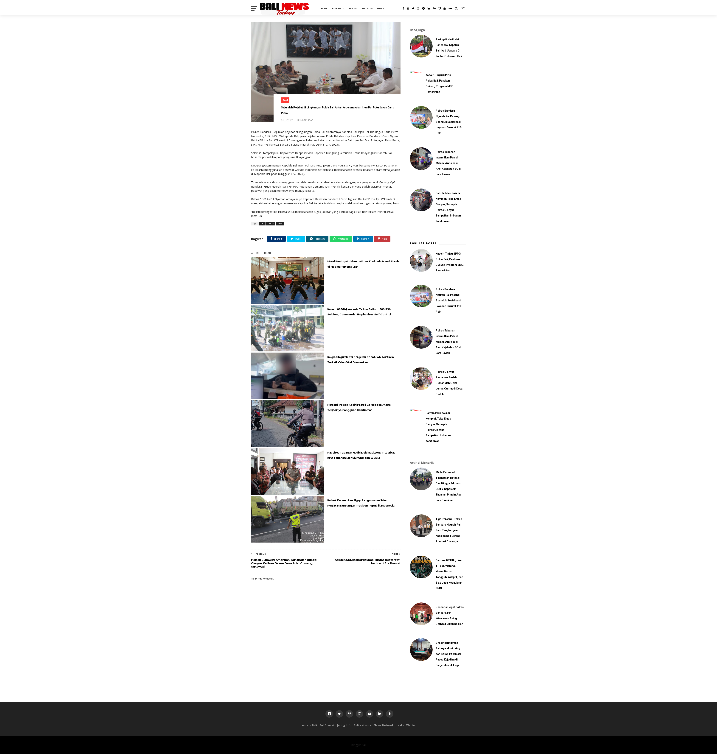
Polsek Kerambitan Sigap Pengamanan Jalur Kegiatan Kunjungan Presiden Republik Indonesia (361, 503)
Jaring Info (344, 725)
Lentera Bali (309, 725)
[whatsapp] (418, 8)
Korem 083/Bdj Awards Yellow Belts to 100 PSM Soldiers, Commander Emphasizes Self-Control (359, 312)
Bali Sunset (326, 725)
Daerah (271, 223)
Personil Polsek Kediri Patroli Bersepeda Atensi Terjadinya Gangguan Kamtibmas (359, 407)
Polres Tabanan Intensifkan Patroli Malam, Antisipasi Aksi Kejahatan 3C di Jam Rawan (448, 163)
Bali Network (362, 725)
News (380, 8)
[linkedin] (429, 8)
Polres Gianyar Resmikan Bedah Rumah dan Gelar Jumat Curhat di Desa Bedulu (449, 383)
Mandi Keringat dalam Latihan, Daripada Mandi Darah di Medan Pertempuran (363, 264)
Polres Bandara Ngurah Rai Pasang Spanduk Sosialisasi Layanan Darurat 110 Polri (448, 122)
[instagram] (408, 8)
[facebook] (403, 8)
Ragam (336, 8)
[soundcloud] (450, 8)
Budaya (366, 8)
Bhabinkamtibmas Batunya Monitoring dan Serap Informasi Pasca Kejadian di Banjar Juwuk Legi (448, 654)
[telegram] (423, 8)
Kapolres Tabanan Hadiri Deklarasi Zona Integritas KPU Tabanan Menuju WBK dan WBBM (361, 455)
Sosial (353, 8)
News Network (384, 725)
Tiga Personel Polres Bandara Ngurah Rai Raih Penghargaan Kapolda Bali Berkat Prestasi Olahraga (449, 530)
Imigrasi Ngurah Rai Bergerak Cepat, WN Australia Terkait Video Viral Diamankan (360, 359)
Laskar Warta (405, 725)
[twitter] (413, 8)
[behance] (434, 8)
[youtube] (444, 8)
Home (324, 8)
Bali (285, 100)
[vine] (439, 8)
